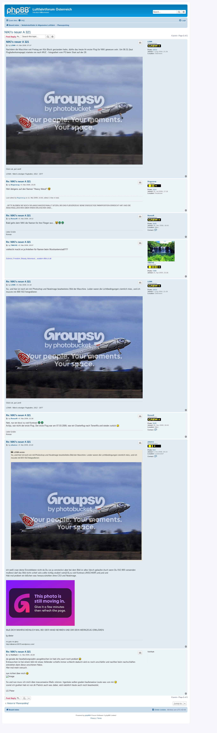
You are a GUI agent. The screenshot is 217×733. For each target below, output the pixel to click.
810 (154, 450)
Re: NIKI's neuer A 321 (18, 181)
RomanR (151, 215)
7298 (154, 271)
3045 (154, 223)
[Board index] (19, 10)
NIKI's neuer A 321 (17, 32)
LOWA (150, 41)
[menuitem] (21, 20)
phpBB (87, 715)
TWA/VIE (151, 263)
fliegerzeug (152, 181)
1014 (154, 189)
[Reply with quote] (140, 43)
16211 (155, 50)
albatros (151, 442)
